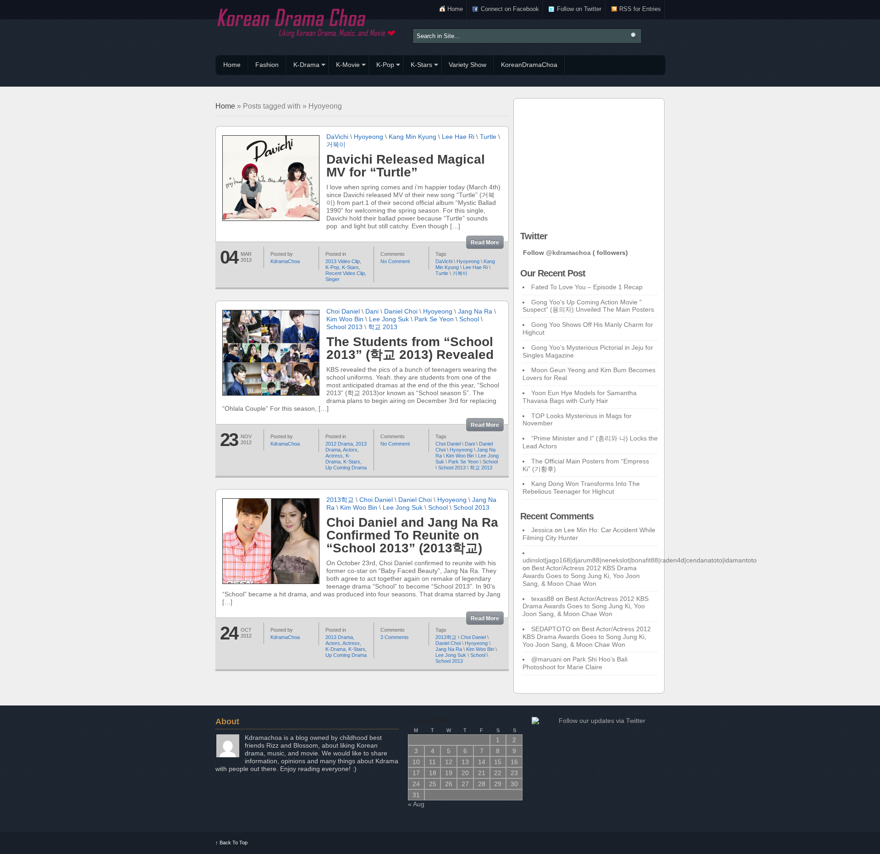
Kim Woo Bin (344, 319)
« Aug (416, 804)
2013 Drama (339, 637)
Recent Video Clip (345, 273)
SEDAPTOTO (551, 629)
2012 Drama (339, 443)
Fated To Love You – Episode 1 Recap (587, 287)
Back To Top (231, 842)
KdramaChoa (285, 261)
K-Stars (417, 66)
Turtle (488, 136)
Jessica (542, 530)
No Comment (395, 261)
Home (455, 9)
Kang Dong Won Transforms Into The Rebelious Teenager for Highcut (581, 487)
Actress (334, 455)
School (469, 319)
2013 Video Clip (342, 261)
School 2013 (344, 327)
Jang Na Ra (475, 311)
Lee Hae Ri (458, 136)
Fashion (267, 64)
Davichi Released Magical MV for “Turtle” (405, 165)
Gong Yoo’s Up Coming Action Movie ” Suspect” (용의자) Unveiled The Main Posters (588, 306)
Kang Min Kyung (412, 136)
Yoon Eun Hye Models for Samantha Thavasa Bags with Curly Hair (579, 396)
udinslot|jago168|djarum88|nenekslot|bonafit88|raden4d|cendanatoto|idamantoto (639, 560)
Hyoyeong (368, 136)
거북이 (336, 144)
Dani (372, 311)
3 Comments (394, 637)
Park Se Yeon (434, 319)
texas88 (542, 598)
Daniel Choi (401, 311)
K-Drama (302, 66)
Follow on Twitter (579, 9)
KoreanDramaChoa (529, 64)
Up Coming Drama (346, 467)
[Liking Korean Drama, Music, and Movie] (307, 22)
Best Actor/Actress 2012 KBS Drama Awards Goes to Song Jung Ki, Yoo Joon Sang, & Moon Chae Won (581, 575)
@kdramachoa (568, 252)
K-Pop (381, 66)
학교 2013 (382, 327)
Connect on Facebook (510, 9)
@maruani (546, 659)
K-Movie (344, 66)
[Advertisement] (589, 162)
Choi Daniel (343, 311)
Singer (332, 279)
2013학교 (340, 499)
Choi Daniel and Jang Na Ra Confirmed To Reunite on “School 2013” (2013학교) (412, 535)
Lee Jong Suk (389, 319)
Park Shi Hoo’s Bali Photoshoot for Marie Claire (574, 663)
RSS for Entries (640, 9)
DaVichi (337, 136)
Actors (350, 449)
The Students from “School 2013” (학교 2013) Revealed (410, 348)
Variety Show (467, 64)
